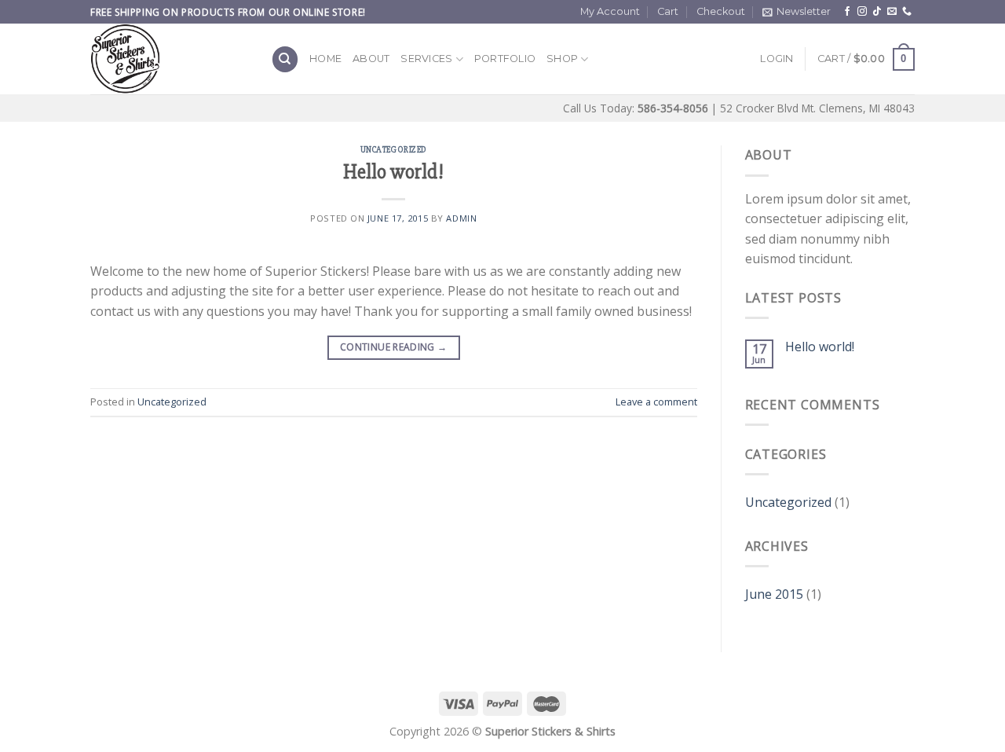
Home (325, 58)
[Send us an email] (892, 11)
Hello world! (393, 172)
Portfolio (504, 58)
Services (426, 58)
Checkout (720, 11)
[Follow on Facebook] (847, 11)
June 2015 (774, 594)
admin (461, 218)
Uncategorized (393, 150)
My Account (610, 11)
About (371, 58)
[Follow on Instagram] (862, 11)
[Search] (285, 59)
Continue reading (394, 347)
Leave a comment (656, 401)
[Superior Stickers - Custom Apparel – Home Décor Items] (168, 59)
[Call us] (907, 11)
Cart (667, 11)
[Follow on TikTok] (877, 11)
